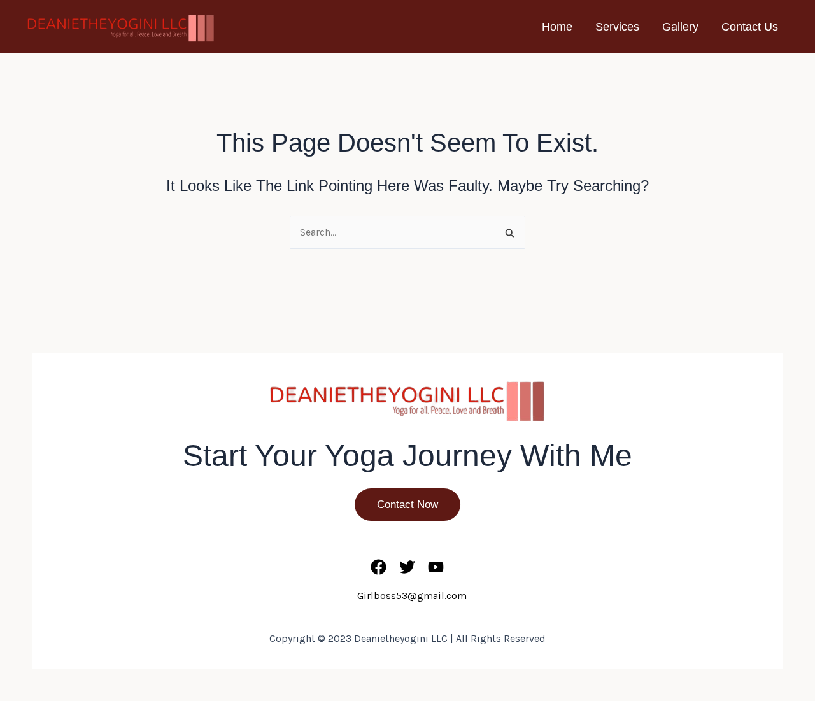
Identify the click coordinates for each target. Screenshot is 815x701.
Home (557, 26)
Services (617, 26)
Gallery (680, 26)
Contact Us (749, 26)
